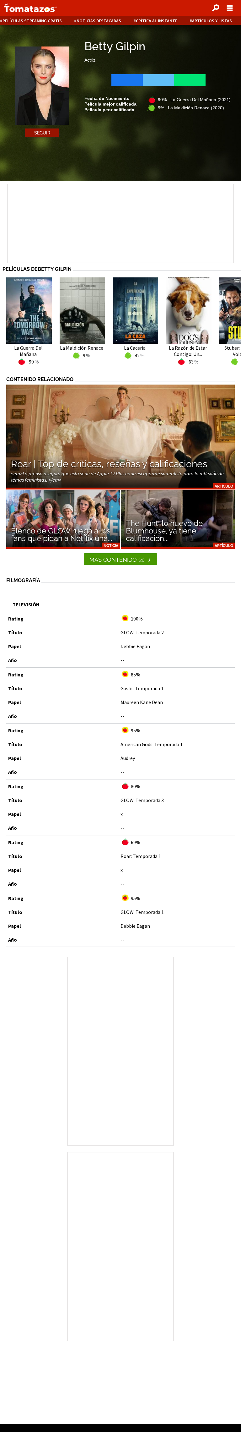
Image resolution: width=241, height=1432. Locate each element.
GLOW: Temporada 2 (142, 632)
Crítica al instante (156, 21)
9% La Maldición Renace (191, 107)
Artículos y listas (212, 21)
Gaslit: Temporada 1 (141, 688)
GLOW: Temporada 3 (142, 800)
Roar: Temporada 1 (140, 856)
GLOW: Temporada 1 (142, 912)
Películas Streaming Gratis (32, 21)
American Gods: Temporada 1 (151, 744)
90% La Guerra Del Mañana (194, 99)
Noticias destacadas (99, 21)
